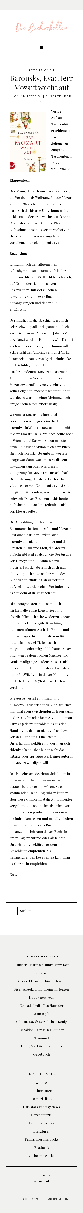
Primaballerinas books (41, 1139)
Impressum (41, 1175)
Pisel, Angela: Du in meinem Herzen (41, 989)
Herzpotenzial (41, 1115)
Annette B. (31, 96)
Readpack (41, 1147)
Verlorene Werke (42, 1155)
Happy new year (41, 997)
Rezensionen (41, 70)
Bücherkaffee (41, 1090)
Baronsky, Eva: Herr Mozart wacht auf (41, 82)
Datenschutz (41, 1181)
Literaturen (41, 1131)
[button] (41, 5)
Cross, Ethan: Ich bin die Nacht (41, 981)
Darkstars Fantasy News (41, 1106)
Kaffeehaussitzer (41, 1123)
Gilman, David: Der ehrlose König (41, 1021)
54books (41, 1082)
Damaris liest (41, 1098)
